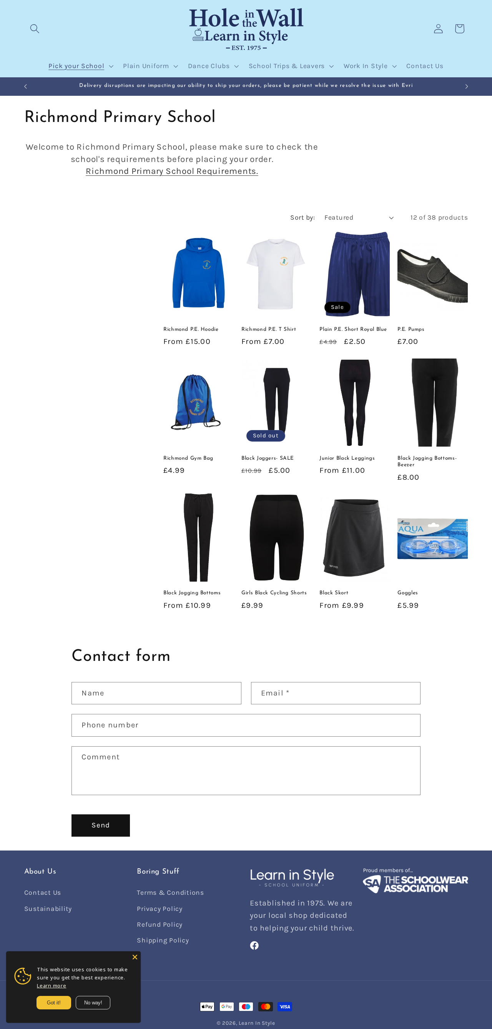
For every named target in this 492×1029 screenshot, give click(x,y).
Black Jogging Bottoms (192, 592)
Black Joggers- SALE (267, 457)
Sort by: (302, 217)
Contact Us (43, 893)
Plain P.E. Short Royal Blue (353, 329)
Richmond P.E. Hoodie (191, 329)
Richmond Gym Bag (188, 457)
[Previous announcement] (25, 86)
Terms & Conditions (170, 893)
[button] (34, 28)
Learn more (51, 985)
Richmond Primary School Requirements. (172, 171)
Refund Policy (160, 924)
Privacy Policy (160, 908)
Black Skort (333, 592)
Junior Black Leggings (347, 457)
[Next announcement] (466, 86)
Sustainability (48, 908)
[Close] (135, 957)
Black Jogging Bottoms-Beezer (427, 461)
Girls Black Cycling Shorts (274, 592)
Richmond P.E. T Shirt (268, 329)
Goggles (407, 592)
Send (100, 825)
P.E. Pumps (410, 329)
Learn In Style (257, 1023)
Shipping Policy (163, 940)
